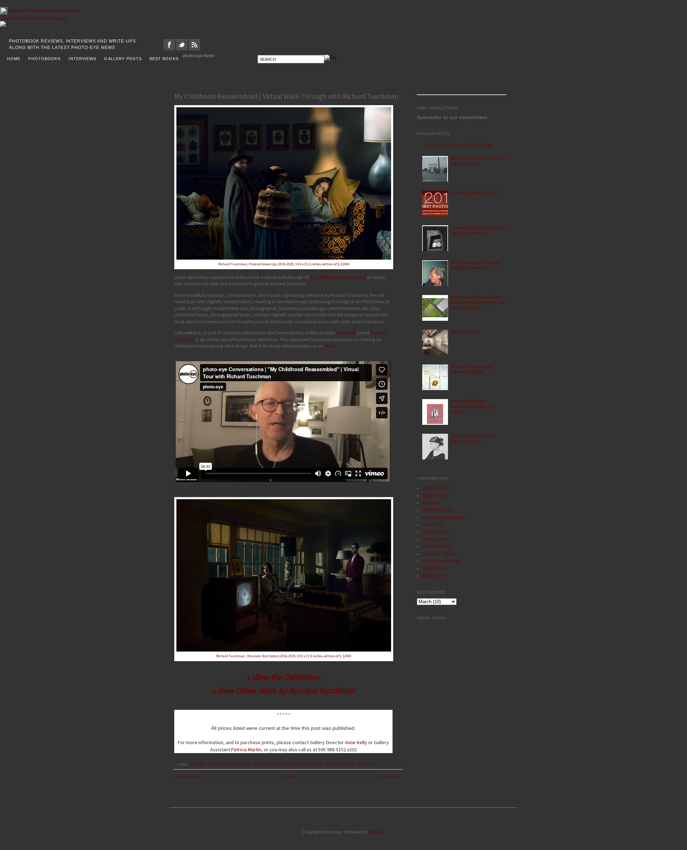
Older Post (390, 776)
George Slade (435, 539)
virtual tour (366, 764)
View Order (11, 18)
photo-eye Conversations (273, 764)
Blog (48, 10)
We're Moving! (465, 332)
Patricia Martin (246, 749)
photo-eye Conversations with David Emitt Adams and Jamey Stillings (479, 302)
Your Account (54, 18)
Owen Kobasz (435, 532)
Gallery (36, 10)
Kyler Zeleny (434, 568)
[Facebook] (169, 48)
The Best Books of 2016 (475, 193)
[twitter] (181, 48)
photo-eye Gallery (308, 764)
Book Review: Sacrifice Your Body (459, 145)
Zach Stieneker (437, 546)
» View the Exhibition (283, 677)
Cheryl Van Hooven (441, 561)
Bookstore (18, 10)
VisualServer (66, 10)
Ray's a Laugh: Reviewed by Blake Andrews (476, 265)
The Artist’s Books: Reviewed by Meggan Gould (473, 406)
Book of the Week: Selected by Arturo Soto (478, 161)
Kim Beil (430, 502)
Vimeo (330, 346)
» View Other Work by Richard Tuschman (283, 690)
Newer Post (187, 776)
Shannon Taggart (439, 553)
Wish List (31, 18)
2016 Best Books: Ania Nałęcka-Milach (473, 439)
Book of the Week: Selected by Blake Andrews (478, 230)
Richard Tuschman (340, 764)
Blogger (376, 832)
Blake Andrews (436, 488)
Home (289, 776)
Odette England (437, 509)
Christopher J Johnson (444, 517)
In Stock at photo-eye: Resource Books (472, 369)
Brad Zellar (433, 575)
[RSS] (194, 48)
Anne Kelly (346, 333)
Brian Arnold (434, 495)
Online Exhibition (236, 764)
